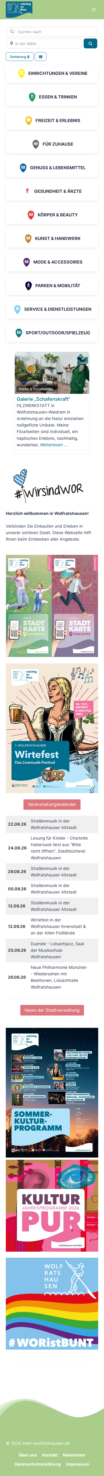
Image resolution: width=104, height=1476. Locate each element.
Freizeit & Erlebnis (58, 120)
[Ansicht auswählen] (40, 56)
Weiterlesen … (53, 444)
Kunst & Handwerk (58, 238)
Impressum (77, 1464)
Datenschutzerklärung (38, 1464)
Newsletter (74, 1455)
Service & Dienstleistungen (57, 309)
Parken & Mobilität (57, 285)
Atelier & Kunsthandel (36, 389)
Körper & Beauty (58, 214)
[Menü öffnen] (93, 9)
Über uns (28, 1455)
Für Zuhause (58, 144)
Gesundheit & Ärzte (58, 191)
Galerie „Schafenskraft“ (43, 399)
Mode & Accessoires (57, 262)
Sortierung (18, 57)
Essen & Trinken (58, 96)
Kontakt (50, 1455)
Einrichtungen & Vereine (58, 73)
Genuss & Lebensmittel (58, 167)
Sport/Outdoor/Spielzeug (58, 332)
